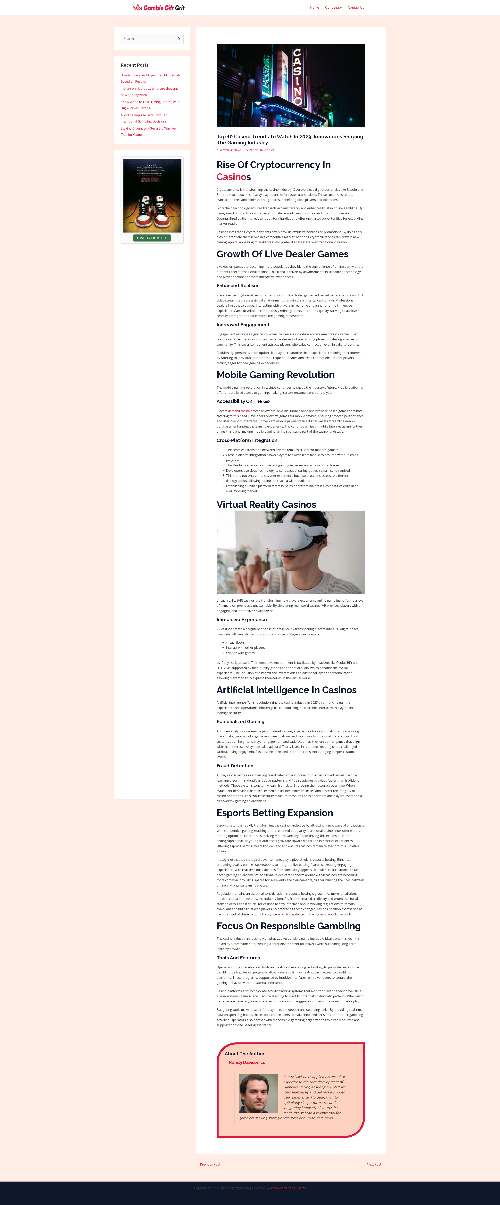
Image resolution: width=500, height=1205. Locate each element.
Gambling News (230, 150)
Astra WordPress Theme (288, 1188)
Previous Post (208, 1164)
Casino (231, 176)
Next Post (376, 1164)
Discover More (152, 238)
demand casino (239, 411)
